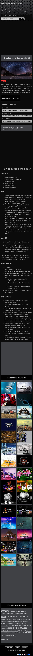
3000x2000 (4, 633)
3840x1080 (28, 633)
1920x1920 (22, 619)
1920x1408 (10, 619)
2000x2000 (25, 621)
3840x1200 (4, 635)
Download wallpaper (10, 98)
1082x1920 (13, 611)
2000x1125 (3, 621)
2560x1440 (12, 628)
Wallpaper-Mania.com (11, 3)
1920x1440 (16, 619)
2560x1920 (4, 630)
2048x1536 (24, 623)
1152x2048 (23, 611)
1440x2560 (23, 613)
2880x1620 (15, 630)
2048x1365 (17, 623)
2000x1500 (19, 621)
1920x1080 (14, 129)
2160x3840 (17, 625)
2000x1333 (14, 621)
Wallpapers (4, 639)
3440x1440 (21, 633)
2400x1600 (28, 625)
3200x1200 (9, 633)
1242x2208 (5, 613)
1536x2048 (3, 616)
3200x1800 (15, 633)
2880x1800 (22, 631)
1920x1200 (23, 616)
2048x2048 (4, 625)
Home (2, 16)
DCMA (3, 81)
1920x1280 (4, 619)
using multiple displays (14, 249)
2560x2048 (10, 630)
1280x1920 (11, 613)
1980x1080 (27, 619)
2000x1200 (8, 621)
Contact (21, 16)
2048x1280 (11, 623)
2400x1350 (23, 625)
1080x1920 (5, 611)
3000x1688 (28, 630)
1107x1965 (17, 611)
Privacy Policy (8, 16)
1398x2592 (17, 613)
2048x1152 (5, 623)
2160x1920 (11, 625)
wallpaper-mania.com (15, 650)
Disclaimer (15, 16)
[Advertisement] (16, 38)
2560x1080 (4, 628)
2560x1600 (22, 628)
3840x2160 (11, 635)
